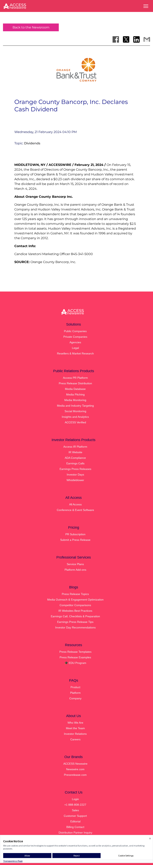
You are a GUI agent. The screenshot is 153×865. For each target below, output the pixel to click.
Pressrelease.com (75, 774)
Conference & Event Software (75, 510)
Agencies (75, 342)
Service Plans (75, 564)
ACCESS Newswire (75, 763)
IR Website (75, 452)
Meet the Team (75, 728)
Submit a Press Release (75, 539)
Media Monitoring (75, 400)
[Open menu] (145, 6)
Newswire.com (75, 769)
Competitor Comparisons (75, 605)
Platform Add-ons (75, 569)
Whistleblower (75, 480)
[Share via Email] (147, 39)
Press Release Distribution (75, 383)
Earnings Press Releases (75, 469)
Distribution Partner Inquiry (75, 832)
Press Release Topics (75, 594)
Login (75, 799)
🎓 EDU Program (75, 662)
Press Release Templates (75, 651)
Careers (75, 739)
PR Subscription (75, 534)
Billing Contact (75, 827)
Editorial (75, 821)
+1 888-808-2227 (75, 804)
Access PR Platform (75, 377)
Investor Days (75, 474)
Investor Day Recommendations (75, 627)
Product (75, 687)
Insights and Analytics (75, 416)
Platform (75, 692)
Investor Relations (75, 733)
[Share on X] (126, 39)
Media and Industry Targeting (75, 405)
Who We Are (75, 722)
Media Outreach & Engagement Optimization (75, 599)
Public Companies (75, 331)
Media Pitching (75, 394)
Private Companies (75, 336)
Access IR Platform (75, 446)
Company (75, 698)
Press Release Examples (75, 657)
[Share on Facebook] (116, 39)
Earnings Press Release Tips (75, 621)
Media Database (75, 388)
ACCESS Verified (75, 422)
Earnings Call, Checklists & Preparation (75, 616)
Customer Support (75, 815)
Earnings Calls (75, 463)
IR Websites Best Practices (75, 610)
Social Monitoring (75, 411)
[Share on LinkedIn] (136, 39)
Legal (75, 347)
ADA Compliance (75, 457)
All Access (75, 504)
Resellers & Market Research (75, 353)
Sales (75, 810)
